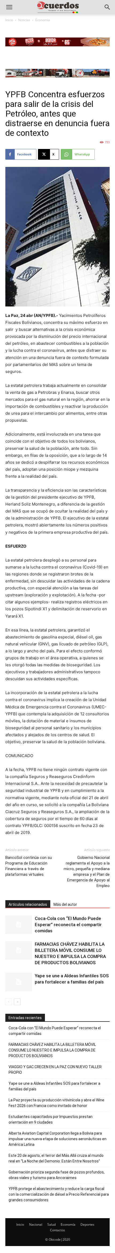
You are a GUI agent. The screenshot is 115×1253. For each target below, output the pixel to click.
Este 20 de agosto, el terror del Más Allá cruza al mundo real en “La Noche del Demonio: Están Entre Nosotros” (56, 1158)
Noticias (24, 20)
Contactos (57, 1230)
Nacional (35, 1224)
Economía (68, 1224)
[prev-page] (8, 1001)
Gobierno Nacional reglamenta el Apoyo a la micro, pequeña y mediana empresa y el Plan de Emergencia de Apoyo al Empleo (87, 871)
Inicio (9, 20)
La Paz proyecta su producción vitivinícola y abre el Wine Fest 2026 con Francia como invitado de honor (56, 1103)
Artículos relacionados (28, 904)
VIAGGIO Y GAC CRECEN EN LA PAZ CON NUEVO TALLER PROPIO (55, 1070)
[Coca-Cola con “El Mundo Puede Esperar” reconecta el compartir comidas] (18, 924)
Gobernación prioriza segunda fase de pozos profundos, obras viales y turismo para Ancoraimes (57, 1175)
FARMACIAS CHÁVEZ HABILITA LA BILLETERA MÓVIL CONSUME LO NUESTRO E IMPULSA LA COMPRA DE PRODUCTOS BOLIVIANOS (52, 1050)
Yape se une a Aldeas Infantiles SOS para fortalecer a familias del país (54, 1086)
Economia (42, 20)
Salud (51, 1224)
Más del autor (65, 904)
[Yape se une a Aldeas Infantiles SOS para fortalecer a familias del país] (18, 982)
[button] (9, 7)
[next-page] (17, 1001)
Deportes (87, 1224)
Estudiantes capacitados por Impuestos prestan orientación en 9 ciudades (51, 1119)
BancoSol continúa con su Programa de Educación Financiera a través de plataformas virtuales (28, 866)
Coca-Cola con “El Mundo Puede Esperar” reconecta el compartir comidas (68, 924)
